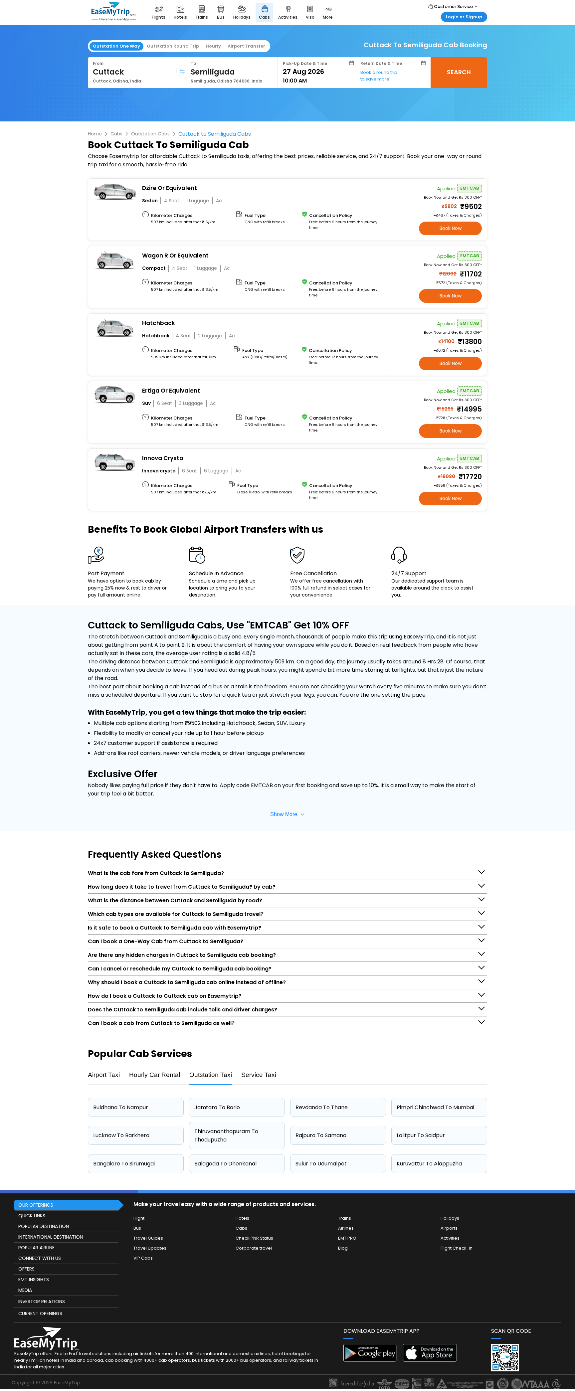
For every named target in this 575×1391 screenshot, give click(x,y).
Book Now (451, 228)
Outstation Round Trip (173, 46)
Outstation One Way (116, 46)
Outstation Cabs (150, 133)
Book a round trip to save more (378, 75)
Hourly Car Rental (154, 1074)
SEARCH (459, 72)
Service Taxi (258, 1074)
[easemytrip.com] (114, 19)
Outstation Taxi (210, 1074)
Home (95, 133)
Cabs (116, 133)
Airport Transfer (246, 46)
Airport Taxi (104, 1074)
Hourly (213, 46)
